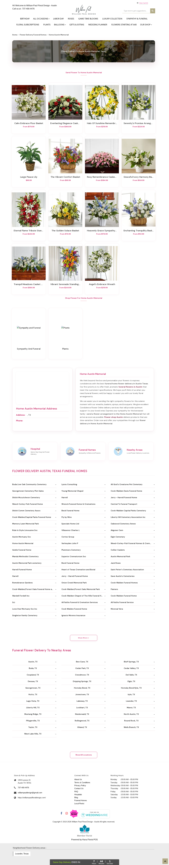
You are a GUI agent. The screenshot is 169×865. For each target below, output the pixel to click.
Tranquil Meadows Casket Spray (29, 284)
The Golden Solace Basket (65, 230)
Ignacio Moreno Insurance (73, 615)
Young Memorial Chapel (72, 491)
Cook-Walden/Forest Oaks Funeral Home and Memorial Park (34, 589)
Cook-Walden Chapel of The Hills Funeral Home (83, 596)
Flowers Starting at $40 (124, 24)
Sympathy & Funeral (136, 18)
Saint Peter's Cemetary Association (127, 569)
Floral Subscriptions (27, 24)
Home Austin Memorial (22, 543)
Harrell (64, 497)
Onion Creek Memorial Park (74, 582)
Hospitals (78, 794)
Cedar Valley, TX (131, 668)
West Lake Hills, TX (32, 734)
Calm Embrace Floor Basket (28, 123)
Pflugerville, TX (33, 720)
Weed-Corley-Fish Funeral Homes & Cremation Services (133, 543)
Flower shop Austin (113, 417)
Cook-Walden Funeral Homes (124, 582)
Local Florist (79, 803)
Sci (13, 602)
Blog (76, 797)
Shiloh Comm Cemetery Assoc (26, 510)
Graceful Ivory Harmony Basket (139, 176)
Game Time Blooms (88, 18)
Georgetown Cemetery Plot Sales (28, 491)
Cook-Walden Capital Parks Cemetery (128, 510)
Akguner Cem (117, 530)
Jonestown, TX (82, 694)
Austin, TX (32, 661)
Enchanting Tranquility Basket (139, 230)
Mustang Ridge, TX (32, 714)
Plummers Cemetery (71, 550)
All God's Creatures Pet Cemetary (126, 484)
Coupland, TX (33, 675)
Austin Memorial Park (120, 556)
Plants (46, 24)
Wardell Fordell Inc (20, 596)
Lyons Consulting (69, 484)
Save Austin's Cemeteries (122, 576)
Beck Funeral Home (70, 510)
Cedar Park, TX (82, 668)
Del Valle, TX (131, 675)
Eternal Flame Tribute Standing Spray (29, 230)
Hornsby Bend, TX (82, 688)
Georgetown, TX (32, 688)
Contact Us (79, 788)
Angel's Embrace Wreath (102, 284)
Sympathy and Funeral (28, 348)
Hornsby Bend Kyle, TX (131, 688)
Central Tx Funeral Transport (124, 504)
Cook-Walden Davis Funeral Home (126, 491)
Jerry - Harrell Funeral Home (124, 497)
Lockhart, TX (82, 707)
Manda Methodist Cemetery (25, 556)
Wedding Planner (97, 24)
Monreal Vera (117, 609)
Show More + (83, 638)
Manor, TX (131, 707)
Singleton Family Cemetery (24, 615)
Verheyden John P (69, 543)
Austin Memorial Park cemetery (26, 563)
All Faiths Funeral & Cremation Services (79, 602)
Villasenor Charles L (70, 530)
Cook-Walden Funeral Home (124, 596)
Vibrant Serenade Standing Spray (65, 284)
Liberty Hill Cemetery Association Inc (128, 517)
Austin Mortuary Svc (21, 537)
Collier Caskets (118, 550)
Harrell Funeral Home (22, 569)
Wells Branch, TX (131, 727)
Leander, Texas (22, 854)
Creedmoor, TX (82, 675)
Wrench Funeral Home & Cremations (78, 504)
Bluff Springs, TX (131, 661)
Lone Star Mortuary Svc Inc (24, 609)
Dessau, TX (33, 681)
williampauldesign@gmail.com (30, 793)
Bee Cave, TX (82, 661)
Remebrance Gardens (22, 582)
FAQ (76, 791)
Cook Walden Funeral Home (74, 609)
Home (14, 35)
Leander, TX (131, 701)
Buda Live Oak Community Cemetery (29, 484)
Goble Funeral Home (21, 550)
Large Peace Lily (28, 176)
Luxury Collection (112, 18)
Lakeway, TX (82, 701)
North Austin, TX (131, 714)
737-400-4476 (28, 9)
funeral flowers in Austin (130, 387)
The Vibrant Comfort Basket (65, 176)
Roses (71, 18)
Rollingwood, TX (82, 720)
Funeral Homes (80, 800)
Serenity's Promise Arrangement (139, 123)
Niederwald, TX (82, 714)
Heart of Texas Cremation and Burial (78, 569)
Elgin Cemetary (118, 537)
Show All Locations (83, 755)
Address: (20, 415)
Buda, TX (33, 668)
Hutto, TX (32, 694)
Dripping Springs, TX (82, 681)
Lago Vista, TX (32, 701)
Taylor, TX (32, 727)
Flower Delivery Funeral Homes (33, 35)
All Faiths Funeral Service (122, 602)
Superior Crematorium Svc (73, 556)
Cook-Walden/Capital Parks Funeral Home (31, 517)
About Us (78, 779)
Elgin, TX (131, 681)
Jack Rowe (116, 563)
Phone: (19, 420)
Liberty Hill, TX (33, 707)
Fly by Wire (66, 517)
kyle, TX (131, 694)
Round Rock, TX (131, 720)
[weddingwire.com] (94, 814)
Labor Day (58, 18)
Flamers (114, 589)
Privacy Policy (80, 785)
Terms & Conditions (82, 782)
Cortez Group (67, 537)
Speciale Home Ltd (70, 524)
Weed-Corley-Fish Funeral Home (27, 504)
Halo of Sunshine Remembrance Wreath (102, 123)
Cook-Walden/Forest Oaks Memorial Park (80, 589)
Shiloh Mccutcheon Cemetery (26, 497)
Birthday (25, 18)
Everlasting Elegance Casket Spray (65, 123)
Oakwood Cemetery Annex (123, 524)
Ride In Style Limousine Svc (24, 530)
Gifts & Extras (76, 24)
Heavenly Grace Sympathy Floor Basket (102, 230)
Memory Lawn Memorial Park (25, 524)
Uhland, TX (82, 727)
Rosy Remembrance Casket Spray (102, 176)
